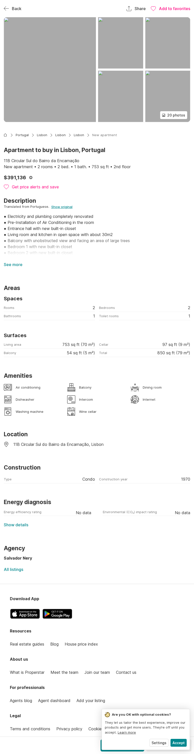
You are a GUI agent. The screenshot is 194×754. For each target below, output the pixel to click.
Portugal (22, 135)
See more (13, 264)
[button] (50, 69)
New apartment (104, 135)
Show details (16, 524)
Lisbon (42, 135)
